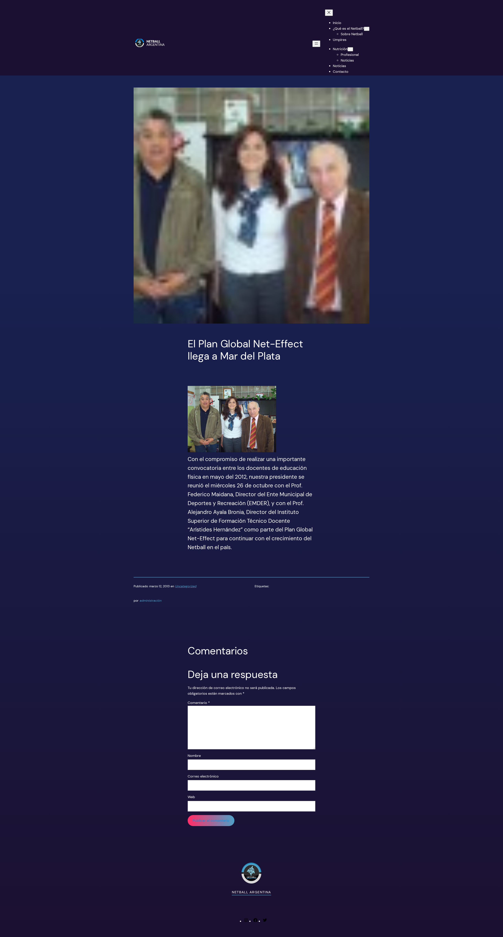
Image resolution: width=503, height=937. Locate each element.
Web (191, 797)
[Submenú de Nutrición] (350, 49)
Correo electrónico (203, 776)
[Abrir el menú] (316, 44)
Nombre (194, 755)
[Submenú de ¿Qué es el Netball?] (366, 29)
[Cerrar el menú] (329, 12)
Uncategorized (185, 586)
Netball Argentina (251, 892)
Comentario (199, 702)
